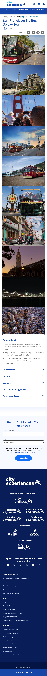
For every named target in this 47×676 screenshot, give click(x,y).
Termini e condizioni (10, 630)
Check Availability (23, 672)
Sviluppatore (7, 651)
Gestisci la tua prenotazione (13, 613)
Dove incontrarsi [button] (11, 396)
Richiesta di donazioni (11, 593)
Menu (3, 4)
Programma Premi (10, 617)
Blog (4, 589)
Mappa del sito (8, 644)
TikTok (39, 565)
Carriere (6, 582)
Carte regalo (7, 640)
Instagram (14, 565)
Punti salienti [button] (9, 340)
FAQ (4, 602)
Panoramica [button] (9, 370)
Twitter (20, 565)
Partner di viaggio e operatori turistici (16, 620)
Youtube (33, 565)
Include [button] (6, 376)
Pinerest (27, 565)
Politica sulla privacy (10, 637)
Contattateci (7, 606)
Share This (22, 32)
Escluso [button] (7, 383)
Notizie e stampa (9, 609)
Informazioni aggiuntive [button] (15, 389)
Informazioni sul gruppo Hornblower (16, 579)
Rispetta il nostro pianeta (12, 586)
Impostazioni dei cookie (12, 655)
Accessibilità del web (11, 648)
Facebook (8, 565)
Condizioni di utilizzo (10, 633)
